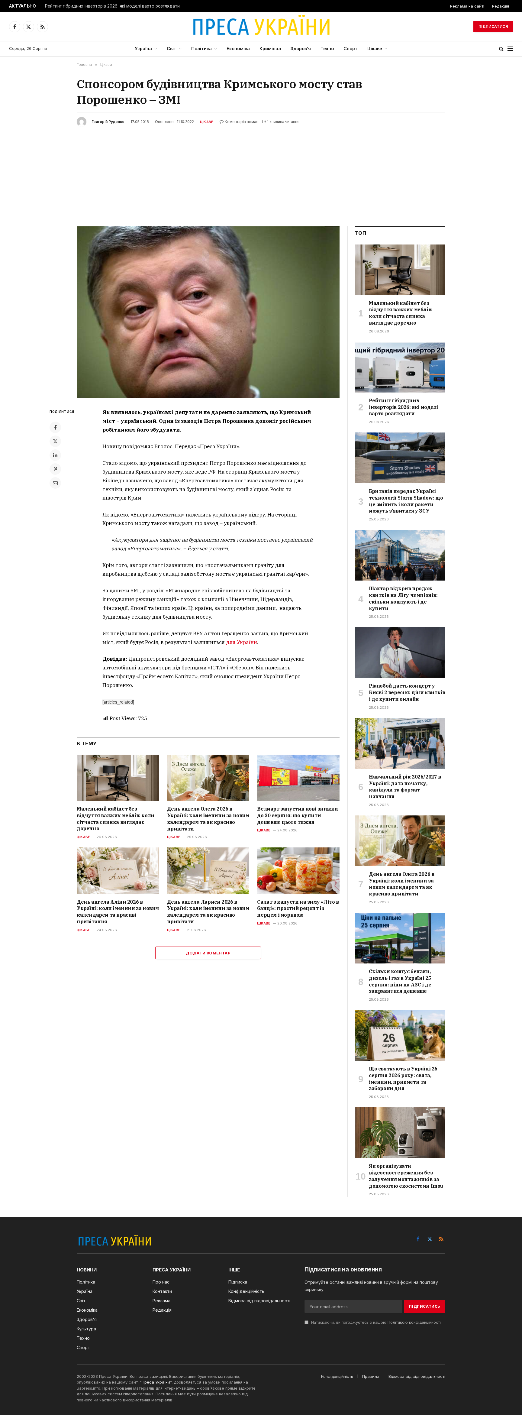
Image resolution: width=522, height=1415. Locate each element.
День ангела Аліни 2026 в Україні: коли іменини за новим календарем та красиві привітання (118, 911)
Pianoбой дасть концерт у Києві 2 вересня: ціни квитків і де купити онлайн (407, 692)
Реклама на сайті (467, 6)
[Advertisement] (261, 172)
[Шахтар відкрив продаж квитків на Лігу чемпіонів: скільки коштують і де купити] (400, 555)
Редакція (500, 6)
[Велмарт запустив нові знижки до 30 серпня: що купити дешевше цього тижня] (298, 778)
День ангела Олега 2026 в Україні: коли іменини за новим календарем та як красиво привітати (208, 818)
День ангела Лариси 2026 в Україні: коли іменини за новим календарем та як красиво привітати (208, 911)
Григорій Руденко (108, 121)
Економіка (238, 48)
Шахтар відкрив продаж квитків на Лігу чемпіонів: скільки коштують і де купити (403, 598)
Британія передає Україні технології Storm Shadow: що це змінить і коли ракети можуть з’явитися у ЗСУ (406, 501)
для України (241, 642)
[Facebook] (55, 427)
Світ (171, 48)
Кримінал (270, 48)
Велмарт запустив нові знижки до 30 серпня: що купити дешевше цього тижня (297, 815)
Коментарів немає (241, 121)
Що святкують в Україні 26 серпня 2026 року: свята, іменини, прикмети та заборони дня (403, 1078)
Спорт (350, 48)
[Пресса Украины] (261, 26)
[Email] (55, 483)
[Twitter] (55, 441)
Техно (327, 48)
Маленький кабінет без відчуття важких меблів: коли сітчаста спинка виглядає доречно (115, 818)
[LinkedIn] (55, 455)
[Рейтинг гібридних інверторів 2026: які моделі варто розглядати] (400, 367)
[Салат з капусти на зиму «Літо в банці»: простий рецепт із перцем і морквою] (298, 870)
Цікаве (374, 48)
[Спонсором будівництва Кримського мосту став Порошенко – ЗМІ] (208, 312)
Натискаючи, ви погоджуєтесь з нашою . (376, 1322)
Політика (201, 48)
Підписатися (493, 26)
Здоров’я (301, 48)
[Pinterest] (55, 469)
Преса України (156, 1382)
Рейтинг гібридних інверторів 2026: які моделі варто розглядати (112, 6)
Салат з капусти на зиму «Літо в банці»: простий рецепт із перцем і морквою (298, 908)
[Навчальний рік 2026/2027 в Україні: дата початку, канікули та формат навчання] (400, 743)
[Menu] (510, 49)
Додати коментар (208, 952)
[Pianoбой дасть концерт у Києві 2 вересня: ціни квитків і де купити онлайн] (400, 652)
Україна (143, 48)
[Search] (501, 49)
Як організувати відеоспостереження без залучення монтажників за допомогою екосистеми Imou (406, 1176)
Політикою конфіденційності (414, 1322)
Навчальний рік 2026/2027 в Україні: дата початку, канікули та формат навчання (405, 786)
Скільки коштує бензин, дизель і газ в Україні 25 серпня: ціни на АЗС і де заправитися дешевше (400, 981)
